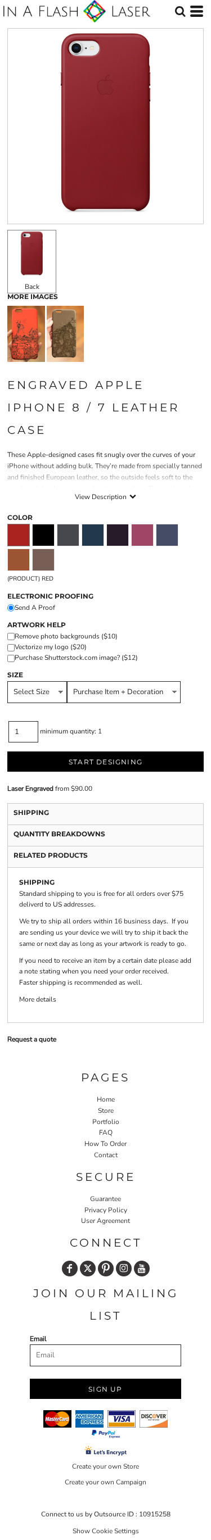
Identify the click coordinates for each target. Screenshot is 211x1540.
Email (38, 1338)
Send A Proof (35, 607)
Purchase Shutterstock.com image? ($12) (76, 657)
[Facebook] (70, 1268)
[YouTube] (142, 1268)
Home (106, 1099)
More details (37, 999)
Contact (106, 1155)
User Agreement (105, 1220)
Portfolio (105, 1121)
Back (32, 286)
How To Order (105, 1143)
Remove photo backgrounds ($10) (66, 636)
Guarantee (105, 1198)
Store (106, 1110)
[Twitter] (88, 1268)
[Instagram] (124, 1268)
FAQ (106, 1132)
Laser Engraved (30, 788)
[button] (180, 11)
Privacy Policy (105, 1210)
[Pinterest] (106, 1268)
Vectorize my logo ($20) (51, 646)
